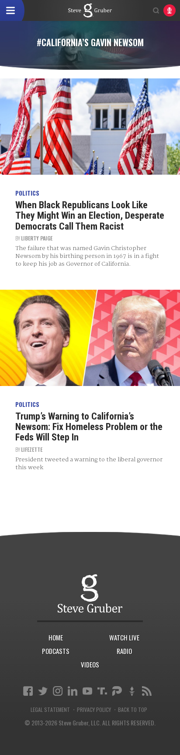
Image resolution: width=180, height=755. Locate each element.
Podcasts (55, 651)
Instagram (57, 691)
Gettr (132, 691)
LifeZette (31, 449)
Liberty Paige (36, 238)
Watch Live (124, 637)
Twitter (43, 691)
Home (55, 637)
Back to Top (132, 709)
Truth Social (102, 691)
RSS (147, 691)
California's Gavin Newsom (90, 10)
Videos (90, 664)
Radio (124, 651)
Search (156, 10)
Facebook (28, 691)
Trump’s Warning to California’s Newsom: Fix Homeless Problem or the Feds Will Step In (89, 427)
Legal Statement (50, 709)
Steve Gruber (90, 593)
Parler (117, 691)
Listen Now (169, 10)
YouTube (87, 691)
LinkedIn (72, 691)
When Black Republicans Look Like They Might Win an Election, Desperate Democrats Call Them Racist (89, 215)
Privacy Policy (94, 709)
